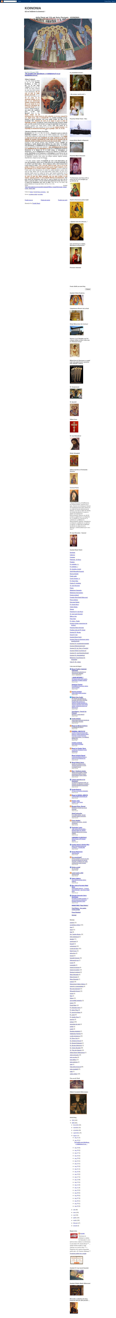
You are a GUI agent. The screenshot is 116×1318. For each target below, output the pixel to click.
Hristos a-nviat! (76, 867)
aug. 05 (77, 1201)
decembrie (76, 1125)
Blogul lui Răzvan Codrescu (79, 725)
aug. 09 (77, 1193)
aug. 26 (77, 1155)
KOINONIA (33, 8)
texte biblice (40, 194)
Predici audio (73, 576)
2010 (73, 1120)
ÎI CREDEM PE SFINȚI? (77, 727)
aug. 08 (77, 1195)
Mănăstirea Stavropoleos (76, 592)
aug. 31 (77, 1137)
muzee (71, 993)
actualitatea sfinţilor (33, 194)
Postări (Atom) (36, 203)
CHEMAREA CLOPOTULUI (79, 837)
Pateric (72, 588)
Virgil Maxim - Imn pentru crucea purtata (79, 909)
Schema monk (75, 874)
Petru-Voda (73, 618)
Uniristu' (74, 915)
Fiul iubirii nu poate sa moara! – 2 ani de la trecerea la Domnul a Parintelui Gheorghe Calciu (80, 900)
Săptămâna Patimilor (75, 1033)
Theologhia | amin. (77, 827)
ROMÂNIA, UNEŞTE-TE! (78, 731)
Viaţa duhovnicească (75, 1066)
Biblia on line (73, 616)
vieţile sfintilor (73, 1074)
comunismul (73, 946)
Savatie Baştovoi (76, 789)
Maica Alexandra (74, 974)
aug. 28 (77, 1150)
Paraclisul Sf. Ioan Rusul (76, 611)
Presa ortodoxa (74, 600)
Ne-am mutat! (75, 868)
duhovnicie (72, 953)
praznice (72, 1019)
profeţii (71, 1026)
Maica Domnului (74, 979)
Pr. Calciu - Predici (75, 621)
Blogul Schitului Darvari (78, 755)
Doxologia (72, 552)
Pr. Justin (72, 1014)
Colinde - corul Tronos (77, 802)
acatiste (72, 922)
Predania (72, 562)
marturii (72, 981)
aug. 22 (77, 1166)
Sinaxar (72, 609)
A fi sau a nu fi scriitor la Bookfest (80, 791)
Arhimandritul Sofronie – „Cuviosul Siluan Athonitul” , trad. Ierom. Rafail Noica (80, 890)
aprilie (75, 1217)
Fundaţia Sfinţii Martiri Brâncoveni (79, 597)
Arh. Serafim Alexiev (75, 934)
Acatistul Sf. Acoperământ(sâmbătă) (79, 643)
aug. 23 (77, 1163)
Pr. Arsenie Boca (74, 604)
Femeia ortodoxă (74, 595)
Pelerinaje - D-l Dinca (75, 559)
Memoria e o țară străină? (78, 714)
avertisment (73, 941)
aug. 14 (77, 1179)
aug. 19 (77, 1174)
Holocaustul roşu (74, 960)
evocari (72, 955)
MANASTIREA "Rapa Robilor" (80, 905)
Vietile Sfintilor (73, 607)
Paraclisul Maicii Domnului (77, 627)
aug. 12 (77, 1185)
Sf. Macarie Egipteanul (76, 1043)
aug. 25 (77, 1158)
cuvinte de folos (74, 948)
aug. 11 (77, 1187)
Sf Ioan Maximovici (77, 851)
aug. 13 (77, 1182)
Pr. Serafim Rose (74, 1017)
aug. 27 (77, 1153)
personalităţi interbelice (76, 1000)
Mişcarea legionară (75, 988)
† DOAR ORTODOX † (77, 677)
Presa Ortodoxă (76, 912)
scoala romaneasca (75, 1036)
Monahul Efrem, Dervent (78, 806)
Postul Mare (73, 1005)
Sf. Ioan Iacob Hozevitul (76, 614)
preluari (72, 1022)
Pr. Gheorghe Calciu (75, 1007)
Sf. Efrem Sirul (74, 1038)
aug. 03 (77, 1206)
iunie (74, 1212)
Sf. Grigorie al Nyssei (75, 1040)
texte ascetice (73, 1057)
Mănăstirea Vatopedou (76, 590)
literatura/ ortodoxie (75, 972)
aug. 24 (77, 1161)
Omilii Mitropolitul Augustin (77, 571)
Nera (71, 996)
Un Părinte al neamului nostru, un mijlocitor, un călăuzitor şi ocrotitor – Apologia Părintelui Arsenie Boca (80, 784)
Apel (71, 932)
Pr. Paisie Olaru (74, 581)
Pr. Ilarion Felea (74, 1010)
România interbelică (75, 1031)
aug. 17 (77, 1177)
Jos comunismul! (77, 857)
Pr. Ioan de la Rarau (75, 1012)
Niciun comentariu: (42, 192)
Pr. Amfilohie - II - (74, 564)
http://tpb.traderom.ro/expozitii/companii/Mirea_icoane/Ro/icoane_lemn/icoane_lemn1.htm (46, 187)
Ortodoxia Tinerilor (77, 684)
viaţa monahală (74, 1069)
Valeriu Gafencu (76, 878)
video (71, 1071)
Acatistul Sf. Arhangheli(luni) (77, 655)
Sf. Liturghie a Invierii (75, 569)
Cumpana (72, 557)
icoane (71, 962)
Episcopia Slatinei (74, 602)
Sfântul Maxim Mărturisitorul (77, 1052)
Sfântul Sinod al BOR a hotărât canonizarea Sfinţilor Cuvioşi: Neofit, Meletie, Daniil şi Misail (79, 774)
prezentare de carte (75, 1024)
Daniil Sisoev (73, 951)
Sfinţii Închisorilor (77, 813)
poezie (71, 1003)
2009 (73, 1123)
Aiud (71, 927)
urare (71, 1064)
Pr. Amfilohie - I (74, 566)
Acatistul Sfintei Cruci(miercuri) (78, 650)
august (75, 1135)
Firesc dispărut (76, 820)
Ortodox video (76, 800)
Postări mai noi (29, 200)
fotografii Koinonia (74, 958)
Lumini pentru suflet (77, 873)
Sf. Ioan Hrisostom (75, 585)
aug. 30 (77, 1140)
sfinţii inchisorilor (74, 1055)
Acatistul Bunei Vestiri (75, 637)
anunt (71, 929)
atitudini (72, 939)
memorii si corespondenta (76, 986)
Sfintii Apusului (75, 853)
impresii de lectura (74, 967)
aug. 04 (77, 1203)
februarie (75, 1223)
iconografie (73, 965)
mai (74, 1215)
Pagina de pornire (45, 200)
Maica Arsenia (73, 977)
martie (75, 1220)
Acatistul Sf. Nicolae (75, 632)
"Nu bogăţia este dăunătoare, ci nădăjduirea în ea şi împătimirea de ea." (42, 74)
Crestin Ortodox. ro (75, 578)
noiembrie (76, 1127)
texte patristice (74, 1062)
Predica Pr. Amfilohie (75, 583)
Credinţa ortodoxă (77, 742)
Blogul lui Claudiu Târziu (79, 748)
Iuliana (82, 1233)
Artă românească (74, 936)
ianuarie (75, 1225)
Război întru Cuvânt (77, 697)
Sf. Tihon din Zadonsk (75, 1050)
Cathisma (72, 555)
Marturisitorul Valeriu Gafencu (77, 984)
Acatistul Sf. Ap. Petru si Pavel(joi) (79, 648)
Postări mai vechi (62, 200)
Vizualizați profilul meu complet (78, 1253)
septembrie (76, 1133)
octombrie (76, 1130)
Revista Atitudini (74, 574)
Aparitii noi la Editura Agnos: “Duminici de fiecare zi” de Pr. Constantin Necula (79, 765)
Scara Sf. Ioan (73, 634)
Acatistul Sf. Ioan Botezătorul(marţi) (79, 653)
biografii (72, 944)
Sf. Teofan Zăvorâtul (75, 1048)
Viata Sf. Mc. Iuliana (75, 662)
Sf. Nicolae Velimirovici (76, 1045)
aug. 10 (77, 1190)
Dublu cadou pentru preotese (79, 693)
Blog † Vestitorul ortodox (79, 771)
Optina (71, 998)
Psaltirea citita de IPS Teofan (77, 630)
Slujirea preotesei (77, 691)
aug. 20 (77, 1171)
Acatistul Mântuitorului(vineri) (77, 646)
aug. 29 (77, 1147)
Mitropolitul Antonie (75, 991)
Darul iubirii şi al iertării (77, 744)
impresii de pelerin (74, 970)
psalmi (71, 1029)
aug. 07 (77, 1198)
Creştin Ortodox (76, 718)
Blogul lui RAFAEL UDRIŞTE (80, 795)
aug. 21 (77, 1169)
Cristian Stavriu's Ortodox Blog (80, 844)
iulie (74, 1209)
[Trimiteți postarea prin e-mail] (47, 192)
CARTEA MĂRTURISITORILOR (79, 796)
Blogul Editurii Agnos (78, 762)
